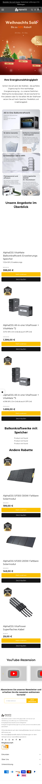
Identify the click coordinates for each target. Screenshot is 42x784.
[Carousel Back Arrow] (3, 673)
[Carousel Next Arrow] (38, 673)
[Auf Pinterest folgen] (16, 739)
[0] (38, 10)
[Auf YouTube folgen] (20, 739)
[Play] (14, 673)
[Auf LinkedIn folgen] (13, 739)
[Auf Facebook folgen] (2, 739)
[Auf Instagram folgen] (9, 739)
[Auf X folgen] (6, 739)
